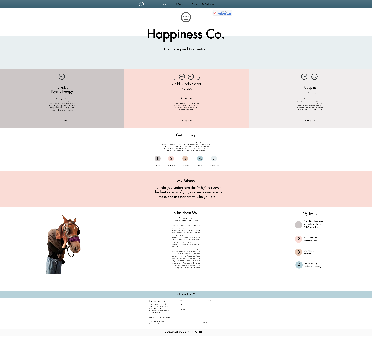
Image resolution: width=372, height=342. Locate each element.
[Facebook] (192, 331)
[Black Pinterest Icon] (196, 331)
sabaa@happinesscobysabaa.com (160, 310)
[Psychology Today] (200, 331)
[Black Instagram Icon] (187, 331)
